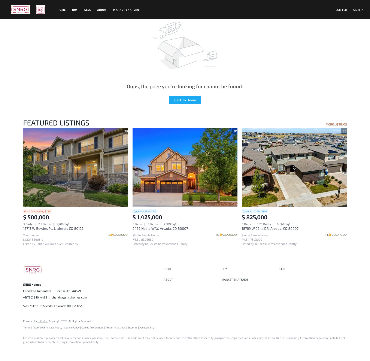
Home (62, 9)
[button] (20, 9)
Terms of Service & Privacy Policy (42, 327)
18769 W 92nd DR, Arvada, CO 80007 (270, 228)
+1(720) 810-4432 (35, 297)
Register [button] (340, 9)
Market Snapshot (127, 9)
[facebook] (28, 349)
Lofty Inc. (42, 320)
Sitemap (132, 327)
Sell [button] (87, 9)
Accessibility (146, 327)
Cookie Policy (71, 327)
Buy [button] (75, 9)
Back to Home (185, 100)
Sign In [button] (358, 9)
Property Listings (116, 327)
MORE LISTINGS (336, 124)
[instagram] (41, 349)
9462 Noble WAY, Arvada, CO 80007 (160, 228)
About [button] (102, 9)
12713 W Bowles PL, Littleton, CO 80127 (53, 228)
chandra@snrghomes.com (69, 297)
